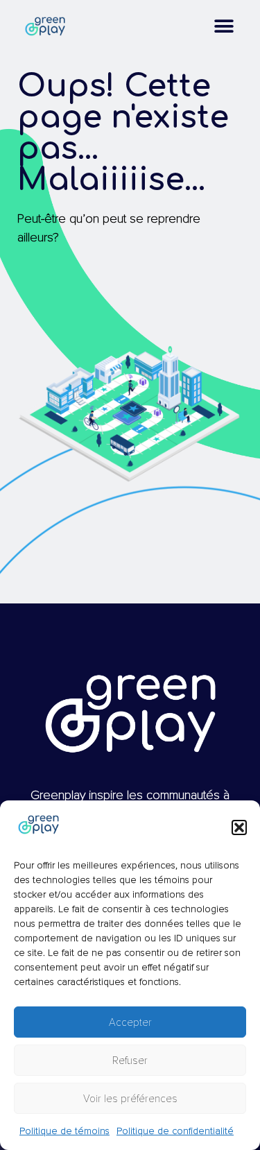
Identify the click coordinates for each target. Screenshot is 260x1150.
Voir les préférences (130, 1098)
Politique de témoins (64, 1131)
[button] (239, 827)
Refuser (130, 1060)
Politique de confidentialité (175, 1131)
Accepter (130, 1022)
